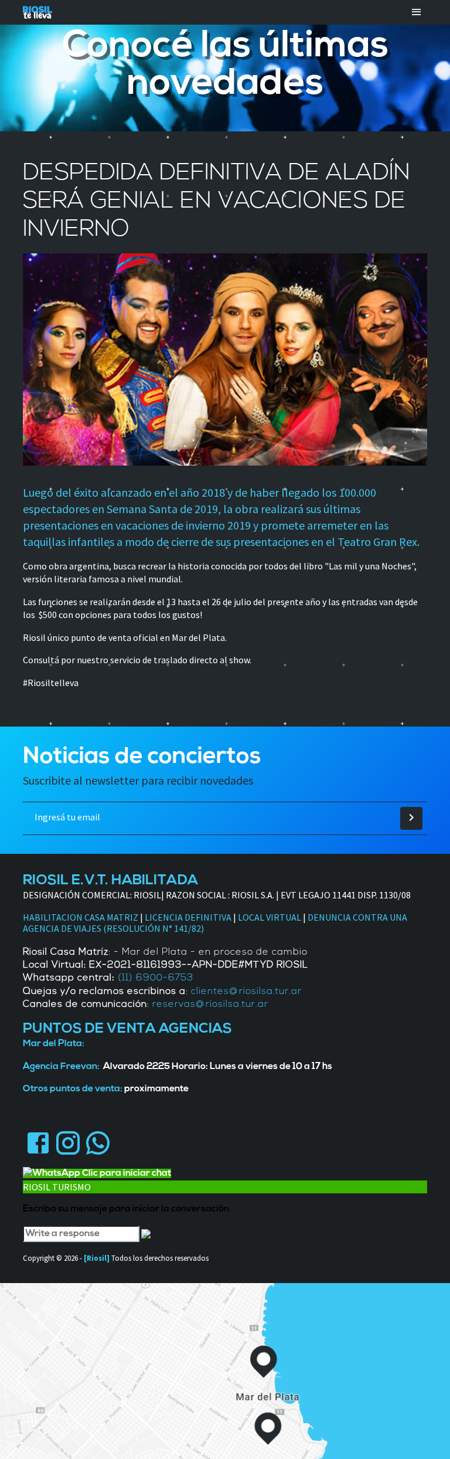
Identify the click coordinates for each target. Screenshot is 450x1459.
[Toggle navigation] (416, 12)
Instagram (68, 1143)
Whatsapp (97, 1143)
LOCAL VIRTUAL (269, 917)
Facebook (38, 1143)
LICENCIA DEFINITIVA (188, 917)
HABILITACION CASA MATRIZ (80, 917)
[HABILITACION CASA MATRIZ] (139, 917)
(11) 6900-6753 (155, 978)
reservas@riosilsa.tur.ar (210, 1004)
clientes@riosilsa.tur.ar (246, 991)
